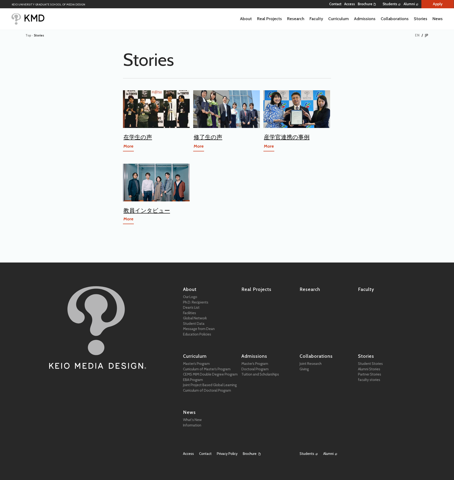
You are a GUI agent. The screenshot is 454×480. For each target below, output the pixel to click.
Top (28, 35)
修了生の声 (208, 137)
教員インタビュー (146, 210)
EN (417, 35)
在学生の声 (137, 137)
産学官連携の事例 (287, 137)
